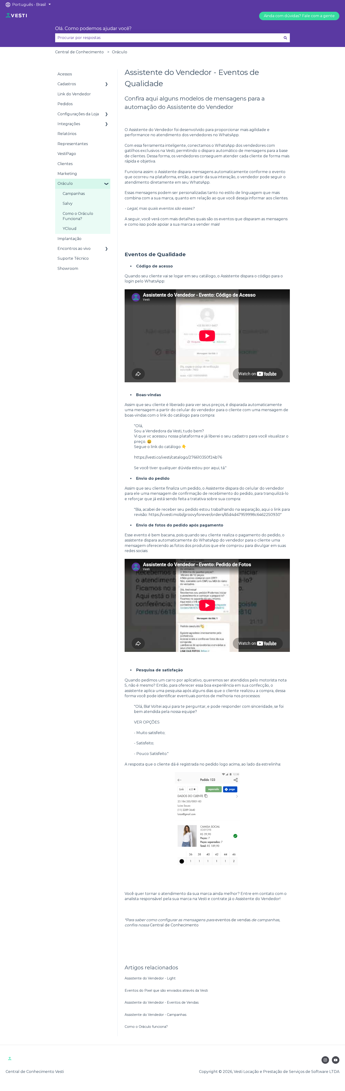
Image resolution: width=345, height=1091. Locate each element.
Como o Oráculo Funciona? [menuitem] (78, 216)
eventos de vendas (232, 920)
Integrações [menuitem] (69, 124)
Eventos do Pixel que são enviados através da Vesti (166, 990)
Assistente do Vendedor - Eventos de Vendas (162, 1002)
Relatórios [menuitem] (67, 134)
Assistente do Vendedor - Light (150, 978)
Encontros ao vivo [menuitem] (74, 248)
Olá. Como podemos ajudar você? (93, 28)
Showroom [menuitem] (68, 268)
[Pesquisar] (285, 37)
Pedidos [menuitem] (65, 104)
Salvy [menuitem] (68, 203)
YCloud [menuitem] (70, 228)
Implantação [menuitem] (69, 238)
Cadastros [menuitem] (67, 84)
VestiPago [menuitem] (67, 153)
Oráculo (119, 52)
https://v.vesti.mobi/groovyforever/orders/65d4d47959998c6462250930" (215, 514)
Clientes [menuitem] (65, 164)
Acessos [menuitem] (65, 74)
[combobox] (168, 37)
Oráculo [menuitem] (65, 183)
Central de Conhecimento (79, 52)
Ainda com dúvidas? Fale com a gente (299, 16)
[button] (106, 84)
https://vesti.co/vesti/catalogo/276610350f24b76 (178, 457)
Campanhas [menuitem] (74, 193)
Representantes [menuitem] (73, 144)
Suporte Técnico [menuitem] (73, 258)
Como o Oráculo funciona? (146, 1027)
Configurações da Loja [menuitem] (78, 114)
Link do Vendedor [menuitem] (74, 94)
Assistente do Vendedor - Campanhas (155, 1015)
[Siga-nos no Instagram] (325, 1060)
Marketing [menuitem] (67, 173)
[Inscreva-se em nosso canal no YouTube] (335, 1060)
